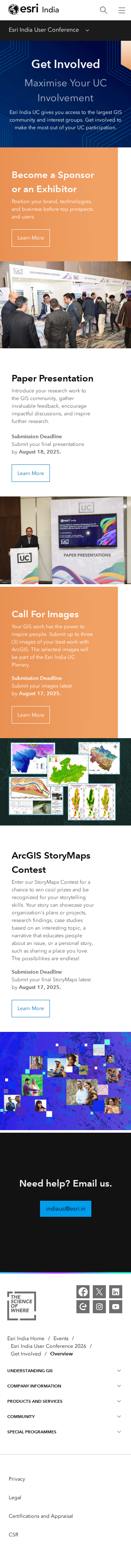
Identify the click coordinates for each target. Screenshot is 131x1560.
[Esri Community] (83, 1306)
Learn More (30, 238)
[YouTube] (115, 1306)
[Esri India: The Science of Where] (21, 1307)
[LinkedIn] (115, 1291)
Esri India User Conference (44, 29)
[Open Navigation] (122, 10)
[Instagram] (99, 1306)
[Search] (103, 10)
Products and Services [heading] (35, 1401)
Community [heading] (21, 1416)
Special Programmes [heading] (31, 1431)
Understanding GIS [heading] (30, 1370)
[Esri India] (33, 10)
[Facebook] (83, 1291)
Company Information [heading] (34, 1386)
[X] (99, 1291)
